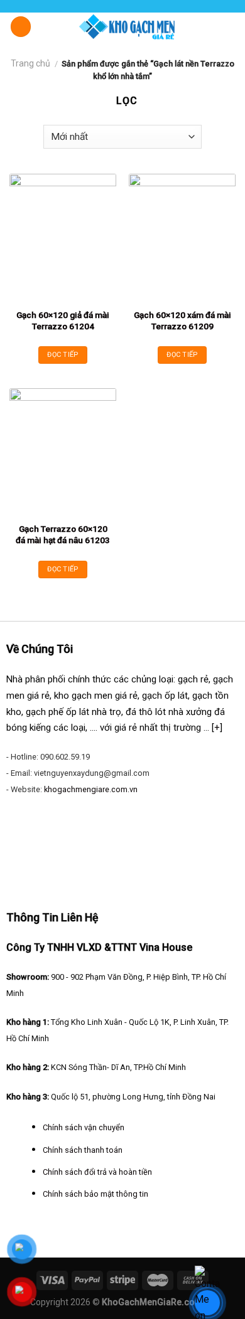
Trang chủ (30, 63)
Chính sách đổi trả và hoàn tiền (97, 1172)
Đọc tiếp (63, 355)
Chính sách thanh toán (82, 1150)
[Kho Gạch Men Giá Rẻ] (127, 27)
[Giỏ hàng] (229, 25)
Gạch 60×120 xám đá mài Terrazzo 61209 (182, 320)
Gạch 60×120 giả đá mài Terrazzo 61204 (62, 320)
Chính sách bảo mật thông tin (95, 1194)
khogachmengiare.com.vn (91, 789)
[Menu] (21, 26)
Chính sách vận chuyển (83, 1127)
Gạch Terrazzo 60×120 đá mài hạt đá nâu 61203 (63, 534)
